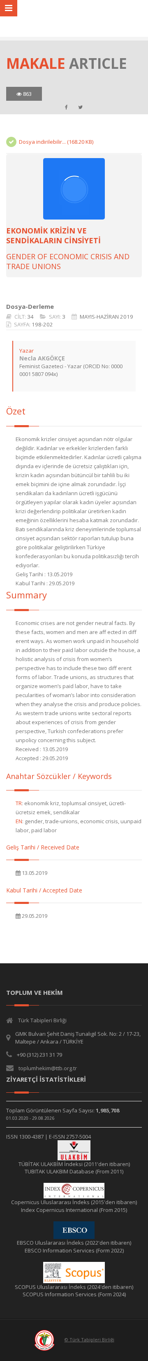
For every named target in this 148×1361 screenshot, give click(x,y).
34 (30, 316)
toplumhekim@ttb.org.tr (47, 1068)
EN (19, 821)
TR (19, 803)
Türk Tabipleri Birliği (42, 1020)
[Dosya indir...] (74, 189)
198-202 (42, 324)
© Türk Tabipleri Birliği (89, 1339)
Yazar (26, 350)
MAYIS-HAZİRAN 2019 (106, 316)
